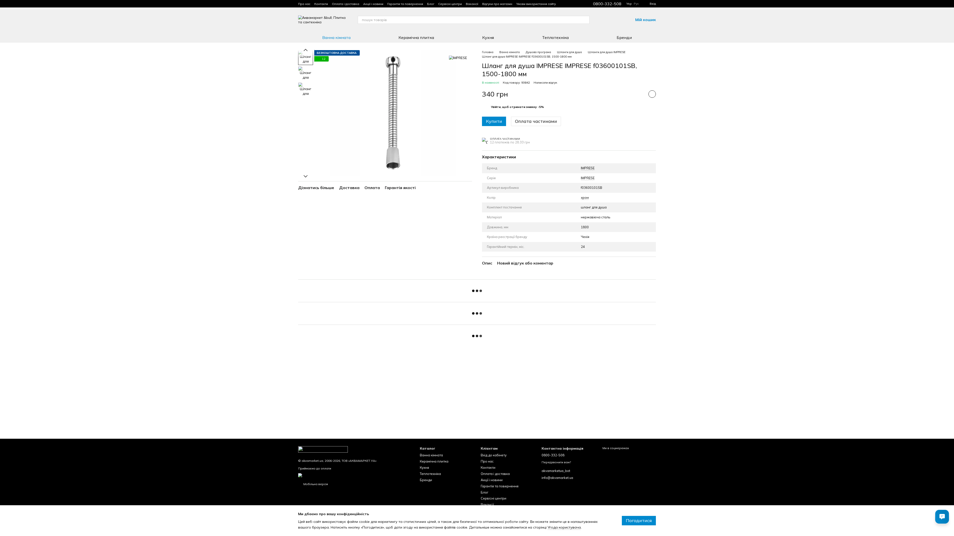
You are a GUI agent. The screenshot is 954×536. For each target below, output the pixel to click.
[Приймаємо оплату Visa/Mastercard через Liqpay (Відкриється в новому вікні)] (337, 475)
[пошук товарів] (586, 20)
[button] (517, 107)
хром (585, 198)
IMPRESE (588, 168)
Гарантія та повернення (405, 4)
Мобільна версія (315, 484)
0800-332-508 (607, 4)
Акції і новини (373, 4)
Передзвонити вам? (556, 462)
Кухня (488, 37)
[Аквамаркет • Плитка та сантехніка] (323, 449)
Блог (430, 4)
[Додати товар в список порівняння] (639, 94)
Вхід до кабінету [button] (494, 455)
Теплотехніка (555, 37)
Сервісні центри (450, 4)
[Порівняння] (603, 20)
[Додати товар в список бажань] (652, 94)
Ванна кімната (336, 37)
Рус (636, 3)
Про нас (304, 4)
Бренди (624, 37)
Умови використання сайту (536, 4)
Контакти (321, 4)
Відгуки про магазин (497, 4)
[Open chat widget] (942, 517)
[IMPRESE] (458, 57)
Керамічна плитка (416, 37)
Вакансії (472, 4)
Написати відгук (545, 82)
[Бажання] (616, 20)
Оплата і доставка (345, 4)
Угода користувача (564, 527)
